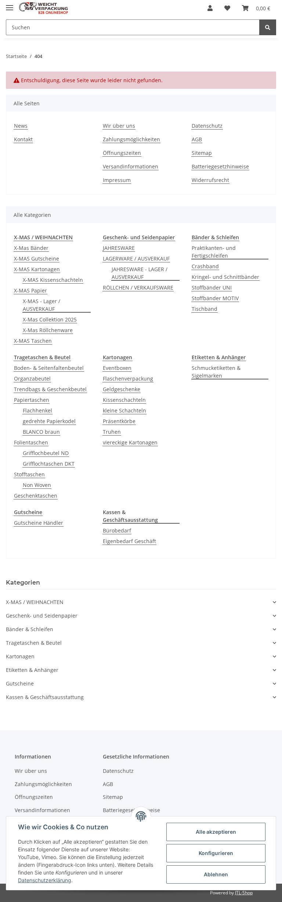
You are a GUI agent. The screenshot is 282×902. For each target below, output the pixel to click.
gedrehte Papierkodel (49, 421)
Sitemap (202, 152)
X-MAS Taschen (33, 340)
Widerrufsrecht (210, 180)
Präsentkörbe (119, 421)
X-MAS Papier (30, 290)
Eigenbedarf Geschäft (129, 541)
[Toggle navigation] (9, 4)
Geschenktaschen (35, 495)
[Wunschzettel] (227, 8)
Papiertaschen (31, 399)
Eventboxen (117, 367)
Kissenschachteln (124, 399)
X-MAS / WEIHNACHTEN (35, 602)
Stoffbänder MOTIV (215, 298)
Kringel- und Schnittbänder (225, 276)
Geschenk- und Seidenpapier (41, 615)
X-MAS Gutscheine (36, 258)
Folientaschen (31, 442)
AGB (197, 139)
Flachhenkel (37, 410)
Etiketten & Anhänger (32, 669)
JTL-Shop (244, 893)
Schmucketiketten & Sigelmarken (216, 371)
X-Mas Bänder (31, 247)
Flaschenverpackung (128, 378)
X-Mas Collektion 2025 (50, 319)
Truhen (112, 431)
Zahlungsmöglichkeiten (131, 139)
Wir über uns (119, 125)
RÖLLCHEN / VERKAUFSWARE (138, 287)
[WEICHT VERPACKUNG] (43, 8)
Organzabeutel (32, 378)
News (21, 125)
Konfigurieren (216, 853)
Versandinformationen (130, 166)
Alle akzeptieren (216, 832)
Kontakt (23, 139)
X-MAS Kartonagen (37, 269)
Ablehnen (216, 874)
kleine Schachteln (124, 410)
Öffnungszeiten (122, 152)
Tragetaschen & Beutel (34, 642)
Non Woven (37, 484)
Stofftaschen (29, 474)
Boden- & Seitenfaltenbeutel (49, 367)
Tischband (204, 308)
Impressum (117, 180)
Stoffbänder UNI (212, 287)
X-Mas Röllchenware (48, 330)
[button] (210, 8)
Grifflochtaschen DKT (49, 463)
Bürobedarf (117, 530)
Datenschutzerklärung (44, 880)
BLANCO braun (41, 431)
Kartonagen (20, 656)
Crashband (205, 266)
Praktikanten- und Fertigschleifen (214, 251)
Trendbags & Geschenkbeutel (50, 389)
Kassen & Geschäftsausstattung (45, 697)
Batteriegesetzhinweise (220, 166)
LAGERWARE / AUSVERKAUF (136, 258)
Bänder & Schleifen (29, 629)
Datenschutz (207, 125)
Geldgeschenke (121, 389)
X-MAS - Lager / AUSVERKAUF (41, 305)
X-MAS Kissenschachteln (53, 279)
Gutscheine (20, 683)
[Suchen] (267, 27)
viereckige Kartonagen (130, 442)
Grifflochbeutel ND (46, 453)
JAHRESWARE (119, 247)
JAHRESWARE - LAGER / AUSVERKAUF (139, 273)
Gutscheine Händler (38, 522)
